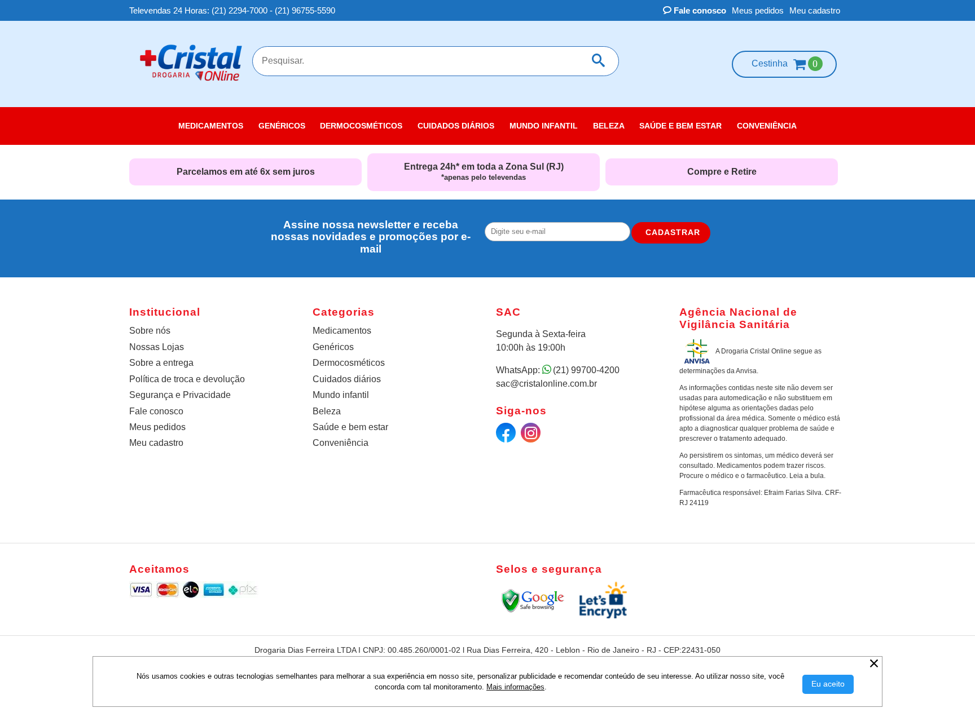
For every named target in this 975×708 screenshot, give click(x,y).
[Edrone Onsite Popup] (487, 354)
